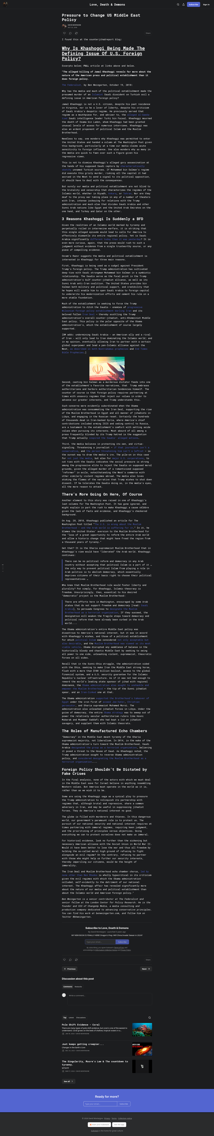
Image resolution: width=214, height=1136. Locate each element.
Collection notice (125, 1118)
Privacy (107, 1118)
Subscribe (193, 4)
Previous (71, 969)
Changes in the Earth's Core (73, 1047)
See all (67, 1081)
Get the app (119, 1124)
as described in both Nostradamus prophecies (99, 348)
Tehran (127, 193)
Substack (94, 1131)
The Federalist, (72, 84)
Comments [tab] (67, 987)
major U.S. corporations (128, 458)
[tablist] (72, 986)
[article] (107, 1030)
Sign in (206, 4)
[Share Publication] (183, 4)
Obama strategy (113, 712)
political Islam (85, 639)
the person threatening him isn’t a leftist (115, 451)
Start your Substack (100, 1124)
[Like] (64, 33)
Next (144, 969)
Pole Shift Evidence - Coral (81, 1024)
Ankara (112, 193)
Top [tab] (64, 1017)
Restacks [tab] (78, 987)
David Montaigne (74, 25)
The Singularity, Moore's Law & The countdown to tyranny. (95, 1063)
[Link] (58, 53)
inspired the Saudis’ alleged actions (113, 437)
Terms (114, 1118)
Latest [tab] (71, 1017)
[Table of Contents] (2, 568)
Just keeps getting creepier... (83, 1044)
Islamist (97, 94)
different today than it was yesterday (115, 239)
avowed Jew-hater (114, 701)
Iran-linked (88, 692)
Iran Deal (88, 314)
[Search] (178, 4)
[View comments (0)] (70, 33)
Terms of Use (119, 947)
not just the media (79, 458)
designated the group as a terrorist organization (104, 747)
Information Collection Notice (106, 950)
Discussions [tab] (81, 1017)
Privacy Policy (126, 950)
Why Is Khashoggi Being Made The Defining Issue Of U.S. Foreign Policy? (103, 53)
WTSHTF (65, 1068)
